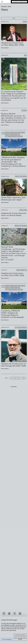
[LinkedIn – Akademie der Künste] (20, 614)
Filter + (14, 18)
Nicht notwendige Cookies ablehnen (20, 639)
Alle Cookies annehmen (20, 635)
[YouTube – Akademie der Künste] (14, 614)
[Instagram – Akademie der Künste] (4, 614)
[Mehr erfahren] (14, 36)
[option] (10, 378)
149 (23, 378)
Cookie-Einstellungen (6, 639)
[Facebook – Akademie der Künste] (9, 614)
